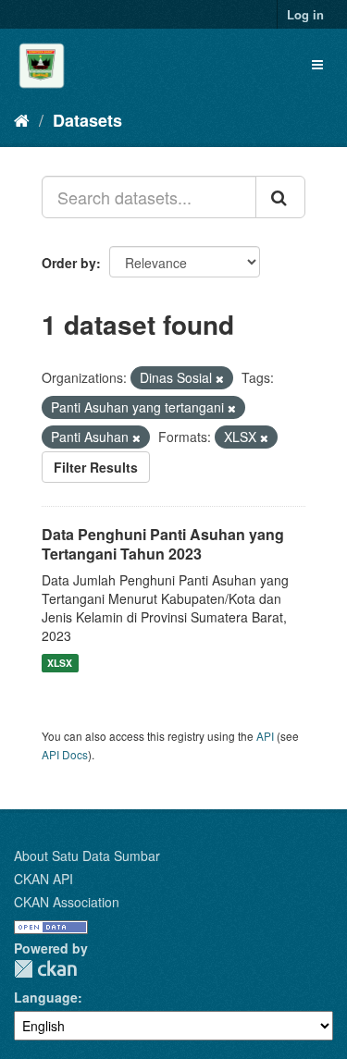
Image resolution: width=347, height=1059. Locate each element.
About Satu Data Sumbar (87, 855)
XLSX (59, 663)
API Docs (65, 754)
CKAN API (43, 878)
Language (46, 997)
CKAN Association (66, 902)
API (265, 736)
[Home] (22, 119)
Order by (69, 262)
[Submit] (280, 197)
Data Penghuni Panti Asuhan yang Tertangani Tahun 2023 (163, 543)
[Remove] (220, 378)
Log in (305, 14)
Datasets (87, 120)
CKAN (45, 969)
